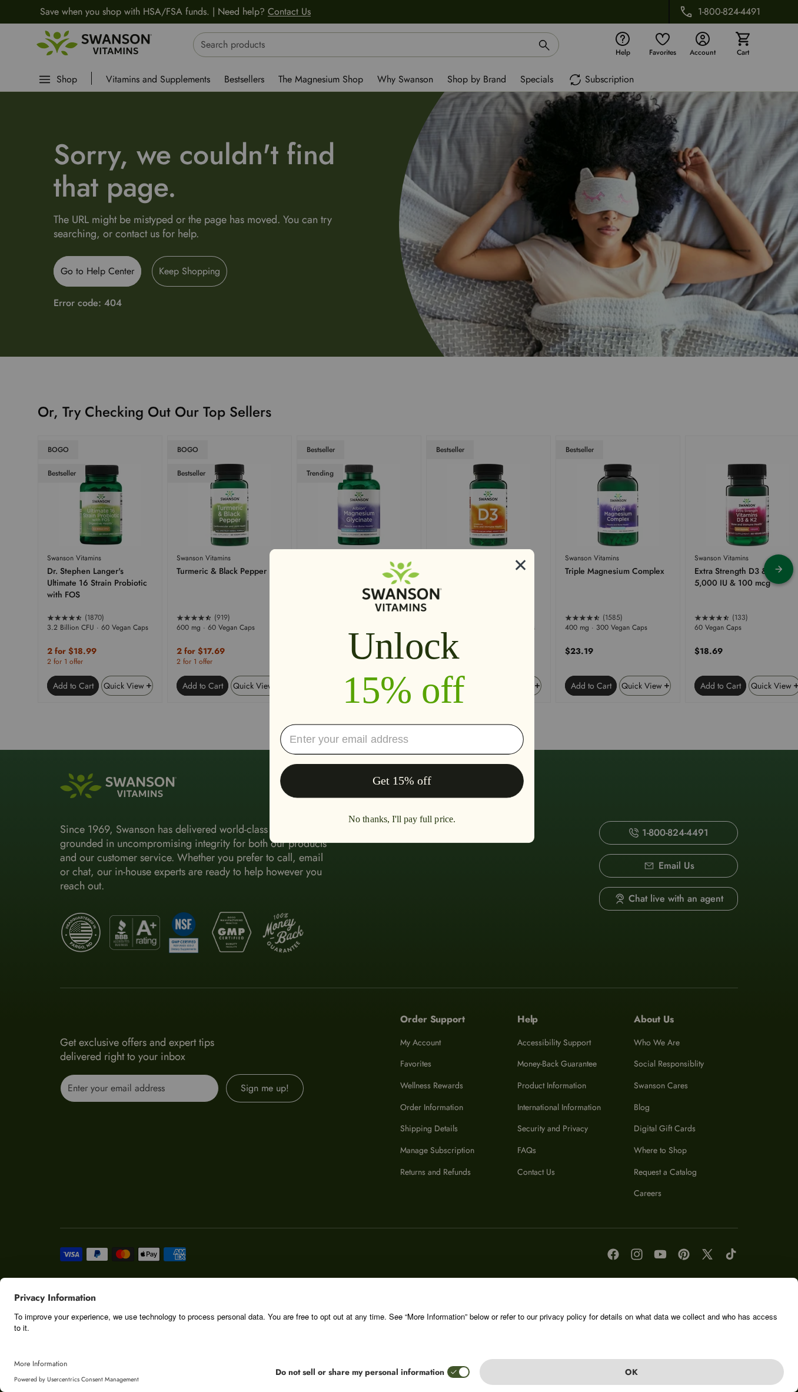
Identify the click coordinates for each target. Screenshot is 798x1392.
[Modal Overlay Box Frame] (402, 696)
